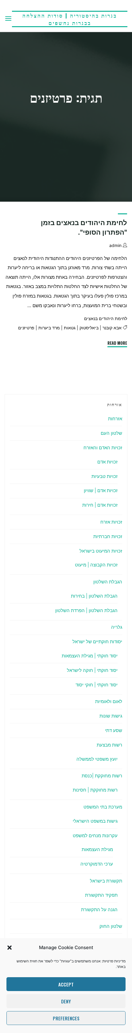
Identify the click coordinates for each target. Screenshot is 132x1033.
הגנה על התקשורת (99, 909)
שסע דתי (113, 730)
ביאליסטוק (89, 328)
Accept (66, 984)
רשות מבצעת (109, 745)
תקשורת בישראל (106, 881)
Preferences (66, 1018)
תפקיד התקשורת (101, 895)
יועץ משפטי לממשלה (97, 759)
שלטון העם (111, 433)
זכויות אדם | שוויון (101, 490)
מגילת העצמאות (97, 849)
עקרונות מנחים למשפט (95, 835)
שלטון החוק (110, 926)
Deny (66, 1001)
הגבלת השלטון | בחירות (94, 596)
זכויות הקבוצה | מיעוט (96, 565)
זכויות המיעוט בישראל (101, 551)
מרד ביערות (49, 328)
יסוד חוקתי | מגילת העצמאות (90, 656)
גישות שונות (110, 716)
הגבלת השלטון (107, 582)
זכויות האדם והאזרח (102, 448)
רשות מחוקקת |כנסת (102, 776)
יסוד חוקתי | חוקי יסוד (97, 685)
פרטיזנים (26, 328)
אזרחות (115, 419)
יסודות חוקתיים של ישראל (97, 641)
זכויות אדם (107, 462)
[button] (9, 948)
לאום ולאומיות (108, 701)
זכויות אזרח (111, 522)
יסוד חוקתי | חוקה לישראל (92, 670)
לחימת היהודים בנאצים (105, 318)
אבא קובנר (112, 328)
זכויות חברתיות (107, 536)
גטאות (70, 328)
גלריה (116, 627)
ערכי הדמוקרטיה (96, 864)
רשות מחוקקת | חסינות (95, 790)
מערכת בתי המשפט (102, 807)
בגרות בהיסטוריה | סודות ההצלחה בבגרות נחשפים (69, 19)
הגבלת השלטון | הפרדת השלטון (86, 610)
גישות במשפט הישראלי (95, 821)
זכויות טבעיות (104, 476)
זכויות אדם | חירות (100, 505)
